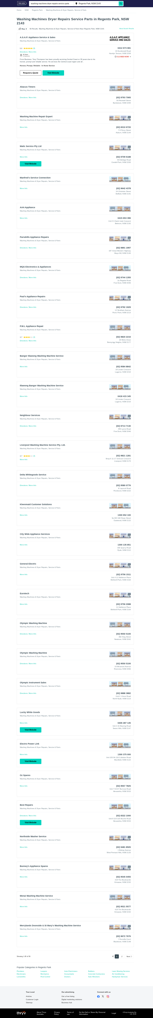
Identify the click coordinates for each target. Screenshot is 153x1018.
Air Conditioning (118, 974)
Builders (91, 971)
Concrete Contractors (96, 974)
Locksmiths (21, 977)
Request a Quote (30, 73)
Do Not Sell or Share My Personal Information (92, 1013)
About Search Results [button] (126, 28)
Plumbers (20, 971)
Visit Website (53, 73)
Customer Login (32, 999)
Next (128, 956)
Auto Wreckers (94, 977)
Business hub (67, 1003)
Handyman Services (120, 977)
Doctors (67, 977)
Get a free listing (68, 996)
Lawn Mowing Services (121, 971)
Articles (29, 996)
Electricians (21, 974)
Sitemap (29, 1003)
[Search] (121, 3)
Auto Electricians (70, 971)
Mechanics (45, 974)
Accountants (69, 974)
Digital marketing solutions (72, 999)
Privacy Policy (57, 1013)
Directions (24, 52)
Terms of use (70, 1013)
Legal (114, 1013)
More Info (32, 52)
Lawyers (44, 971)
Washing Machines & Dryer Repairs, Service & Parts (40, 41)
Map (23, 29)
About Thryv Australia (41, 1013)
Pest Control (45, 977)
